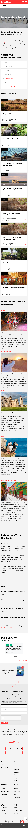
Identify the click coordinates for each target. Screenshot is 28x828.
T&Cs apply (3, 701)
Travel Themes (4, 784)
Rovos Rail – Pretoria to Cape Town (13, 263)
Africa (3, 310)
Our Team (16, 812)
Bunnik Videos (4, 807)
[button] (22, 822)
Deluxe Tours (3, 788)
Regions (2, 759)
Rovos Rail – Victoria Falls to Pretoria (14, 288)
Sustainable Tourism (17, 813)
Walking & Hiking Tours (5, 794)
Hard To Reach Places (5, 791)
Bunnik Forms (3, 808)
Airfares (15, 807)
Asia (2, 762)
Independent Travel (17, 777)
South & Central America (5, 767)
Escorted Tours (16, 775)
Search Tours (14, 86)
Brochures (3, 810)
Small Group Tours (17, 768)
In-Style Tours (16, 772)
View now (3, 676)
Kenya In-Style (7, 114)
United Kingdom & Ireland (6, 769)
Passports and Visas (17, 796)
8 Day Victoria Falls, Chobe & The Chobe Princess (13, 214)
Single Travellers (17, 791)
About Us (16, 801)
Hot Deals (15, 752)
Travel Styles (16, 765)
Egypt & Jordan (4, 764)
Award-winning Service (18, 810)
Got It (24, 825)
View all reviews (22, 660)
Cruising (2, 787)
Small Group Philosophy (18, 805)
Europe (2, 766)
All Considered (16, 808)
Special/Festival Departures (19, 774)
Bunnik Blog (3, 805)
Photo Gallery (3, 813)
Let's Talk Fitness (17, 793)
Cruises (15, 780)
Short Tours (16, 771)
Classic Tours (16, 769)
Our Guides (16, 790)
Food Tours (3, 790)
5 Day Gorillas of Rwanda (10, 139)
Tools (2, 801)
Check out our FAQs (7, 628)
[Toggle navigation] (26, 2)
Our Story (15, 804)
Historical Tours (4, 793)
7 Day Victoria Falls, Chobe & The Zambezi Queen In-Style (12, 189)
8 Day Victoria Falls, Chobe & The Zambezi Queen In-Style (13, 239)
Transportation (16, 788)
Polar (2, 436)
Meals (15, 794)
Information (16, 784)
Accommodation (17, 787)
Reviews (5, 6)
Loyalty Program (17, 797)
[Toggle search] (20, 2)
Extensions (16, 778)
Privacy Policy (10, 701)
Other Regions (17, 759)
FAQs (2, 804)
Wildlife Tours (3, 796)
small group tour (5, 42)
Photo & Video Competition (6, 812)
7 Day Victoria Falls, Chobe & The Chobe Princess (12, 164)
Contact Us (16, 815)
